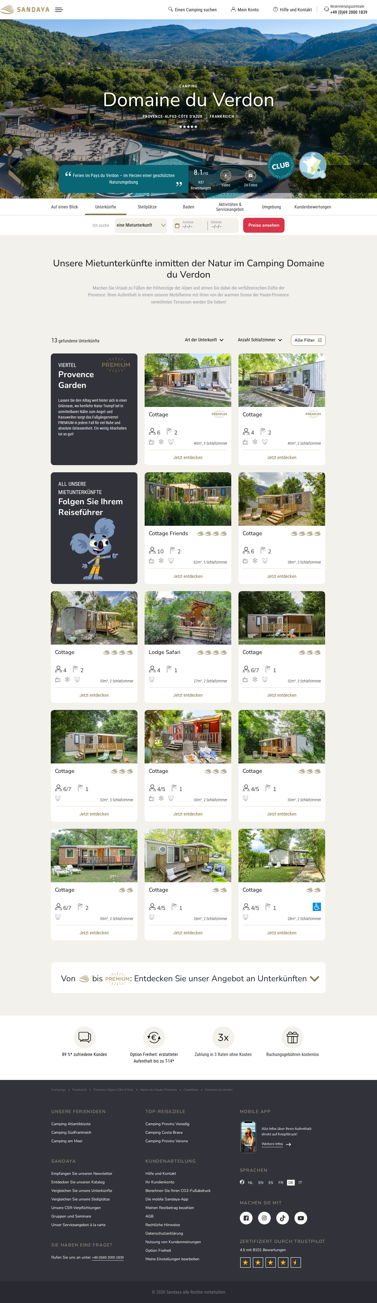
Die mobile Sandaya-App (166, 1199)
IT (300, 1182)
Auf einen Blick (64, 207)
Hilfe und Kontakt (160, 1173)
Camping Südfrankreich (71, 1132)
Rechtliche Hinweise (162, 1224)
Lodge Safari (164, 652)
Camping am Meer (67, 1141)
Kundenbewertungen (312, 207)
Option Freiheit (158, 1250)
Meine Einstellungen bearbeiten (172, 1259)
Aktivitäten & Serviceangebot (230, 207)
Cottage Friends (168, 533)
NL (250, 1182)
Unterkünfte (105, 207)
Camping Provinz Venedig (167, 1124)
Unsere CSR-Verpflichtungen (76, 1207)
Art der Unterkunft (201, 339)
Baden (188, 207)
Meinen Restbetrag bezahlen (169, 1207)
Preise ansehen (263, 225)
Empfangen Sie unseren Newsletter (81, 1173)
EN (260, 1182)
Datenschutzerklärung (164, 1233)
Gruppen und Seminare (71, 1216)
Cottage (158, 414)
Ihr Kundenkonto (159, 1182)
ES (271, 1182)
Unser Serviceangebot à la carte (78, 1224)
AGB (149, 1216)
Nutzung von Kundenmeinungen (173, 1242)
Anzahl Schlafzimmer (256, 339)
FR (280, 1182)
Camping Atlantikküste (71, 1124)
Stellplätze (147, 207)
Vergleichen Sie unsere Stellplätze (80, 1199)
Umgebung (271, 207)
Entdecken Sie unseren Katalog (78, 1182)
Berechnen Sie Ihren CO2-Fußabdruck (178, 1190)
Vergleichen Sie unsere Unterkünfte (81, 1190)
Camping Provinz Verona (166, 1141)
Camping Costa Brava (163, 1132)
